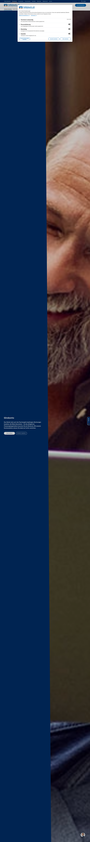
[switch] (70, 24)
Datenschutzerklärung (24, 15)
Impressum (33, 15)
